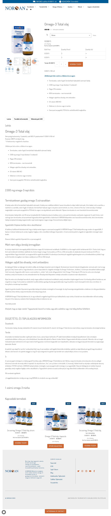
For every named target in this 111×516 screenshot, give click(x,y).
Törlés (94, 35)
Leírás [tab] (9, 119)
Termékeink (30, 7)
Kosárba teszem (75, 64)
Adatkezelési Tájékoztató (77, 498)
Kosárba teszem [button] (20, 443)
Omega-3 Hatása (57, 7)
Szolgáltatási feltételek (97, 498)
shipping (49, 44)
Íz (47, 35)
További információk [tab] (21, 119)
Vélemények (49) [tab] (36, 119)
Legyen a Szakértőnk (93, 7)
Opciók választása (55, 446)
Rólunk (80, 7)
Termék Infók (43, 7)
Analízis (70, 7)
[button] (4, 512)
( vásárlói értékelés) (58, 29)
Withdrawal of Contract (56, 511)
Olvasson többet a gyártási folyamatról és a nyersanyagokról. (23, 239)
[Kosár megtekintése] (31, 9)
